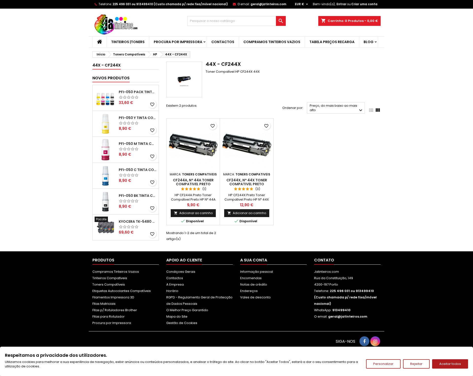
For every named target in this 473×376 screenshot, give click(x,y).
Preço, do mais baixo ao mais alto (337, 108)
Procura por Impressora (178, 41)
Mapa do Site (176, 316)
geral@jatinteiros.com (268, 4)
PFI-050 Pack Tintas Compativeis (138, 92)
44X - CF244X (106, 65)
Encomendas (251, 278)
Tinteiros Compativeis (109, 278)
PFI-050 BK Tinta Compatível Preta (138, 196)
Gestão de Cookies (181, 323)
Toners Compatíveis (108, 284)
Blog (368, 41)
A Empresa (175, 284)
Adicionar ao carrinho (193, 213)
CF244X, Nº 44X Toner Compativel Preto (246, 182)
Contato (324, 260)
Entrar (341, 4)
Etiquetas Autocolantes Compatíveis (121, 291)
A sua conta (253, 260)
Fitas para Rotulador (108, 316)
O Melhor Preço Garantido (187, 310)
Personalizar (383, 363)
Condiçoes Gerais (180, 271)
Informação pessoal (256, 271)
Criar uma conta (364, 4)
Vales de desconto (255, 297)
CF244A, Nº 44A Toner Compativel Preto (193, 182)
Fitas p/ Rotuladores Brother (114, 310)
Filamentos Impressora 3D (113, 297)
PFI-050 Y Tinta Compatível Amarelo (138, 118)
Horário (172, 291)
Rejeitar (416, 363)
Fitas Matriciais (104, 303)
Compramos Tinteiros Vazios (271, 41)
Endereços (249, 291)
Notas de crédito (253, 284)
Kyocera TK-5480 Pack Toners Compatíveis (138, 221)
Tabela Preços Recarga (332, 41)
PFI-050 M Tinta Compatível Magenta (138, 144)
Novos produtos (111, 78)
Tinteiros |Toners (128, 41)
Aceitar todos (450, 363)
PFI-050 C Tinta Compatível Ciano (138, 170)
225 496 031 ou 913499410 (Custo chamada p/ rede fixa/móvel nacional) (170, 4)
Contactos (222, 41)
